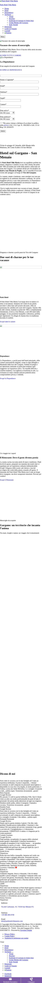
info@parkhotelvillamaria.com (12, 921)
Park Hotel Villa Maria (8, 5)
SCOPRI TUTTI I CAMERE (10, 55)
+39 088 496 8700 (7, 915)
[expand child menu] (12, 15)
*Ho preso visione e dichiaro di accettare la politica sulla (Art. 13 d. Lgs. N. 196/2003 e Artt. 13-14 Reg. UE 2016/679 (19, 125)
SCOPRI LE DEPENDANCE (11, 70)
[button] (7, 322)
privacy (6, 125)
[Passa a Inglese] (7, 33)
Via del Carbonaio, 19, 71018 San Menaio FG (17, 907)
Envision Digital (26, 930)
